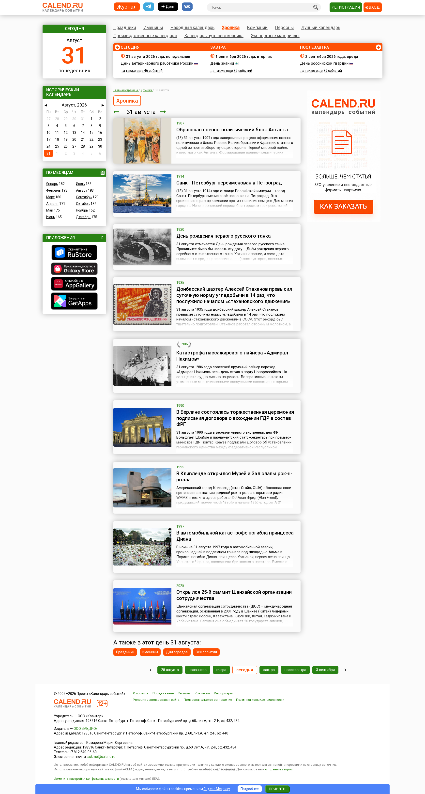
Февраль (53, 190)
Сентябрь (84, 197)
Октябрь (83, 204)
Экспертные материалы (275, 35)
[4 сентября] (345, 670)
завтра (269, 670)
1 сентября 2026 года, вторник (243, 56)
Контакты (202, 693)
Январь (52, 184)
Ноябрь (82, 210)
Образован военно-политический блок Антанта (232, 130)
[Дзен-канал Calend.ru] (168, 6)
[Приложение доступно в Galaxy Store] (74, 269)
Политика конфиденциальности (260, 700)
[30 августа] (116, 111)
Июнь (50, 217)
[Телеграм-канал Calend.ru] (148, 6)
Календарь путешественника (213, 35)
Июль (80, 184)
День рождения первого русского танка (223, 236)
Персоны (284, 27)
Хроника (231, 27)
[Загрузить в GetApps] (74, 301)
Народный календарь (192, 27)
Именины (153, 27)
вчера (221, 670)
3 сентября (325, 670)
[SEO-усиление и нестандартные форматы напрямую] (343, 220)
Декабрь (83, 217)
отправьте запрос (279, 769)
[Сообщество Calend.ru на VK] (187, 6)
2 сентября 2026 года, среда (331, 56)
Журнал (127, 6)
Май (49, 210)
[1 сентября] (163, 111)
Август (81, 190)
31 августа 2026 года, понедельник (158, 56)
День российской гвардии (324, 63)
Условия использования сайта (156, 700)
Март (50, 197)
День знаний (222, 63)
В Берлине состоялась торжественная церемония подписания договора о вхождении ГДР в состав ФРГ (235, 418)
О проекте (140, 693)
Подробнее (250, 789)
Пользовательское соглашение (208, 700)
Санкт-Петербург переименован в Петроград (229, 183)
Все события (206, 652)
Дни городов (177, 652)
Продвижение (163, 693)
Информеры (223, 693)
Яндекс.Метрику (217, 789)
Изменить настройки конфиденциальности (86, 778)
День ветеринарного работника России (157, 63)
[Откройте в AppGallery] (74, 284)
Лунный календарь (320, 27)
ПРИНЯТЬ (277, 789)
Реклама (184, 693)
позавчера (198, 670)
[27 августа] (150, 670)
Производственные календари (145, 35)
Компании (257, 27)
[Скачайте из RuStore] (74, 253)
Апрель (52, 204)
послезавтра (295, 670)
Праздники (124, 27)
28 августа (170, 670)
